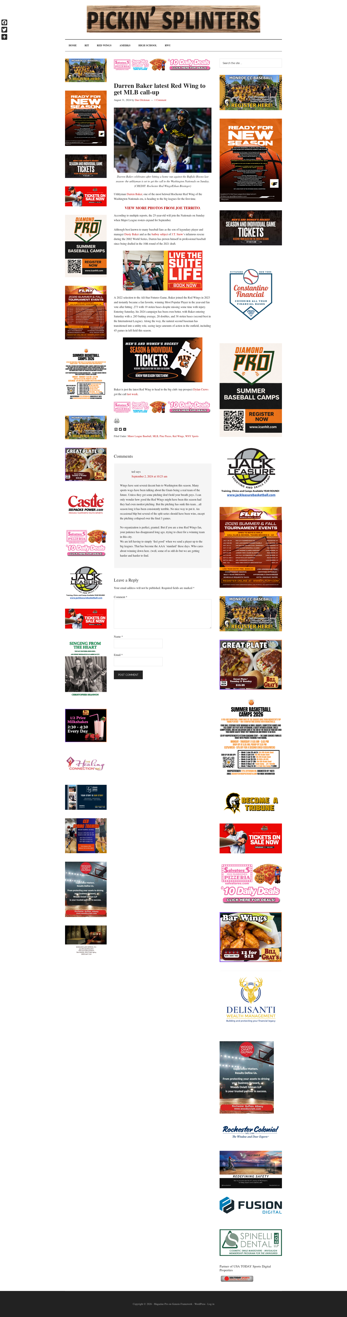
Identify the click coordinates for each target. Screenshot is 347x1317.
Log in (210, 1304)
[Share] (4, 37)
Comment (120, 597)
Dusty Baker (131, 234)
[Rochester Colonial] (251, 1141)
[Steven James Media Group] (86, 808)
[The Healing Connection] (86, 775)
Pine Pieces (165, 436)
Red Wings (178, 436)
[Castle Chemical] (86, 519)
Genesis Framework (182, 1304)
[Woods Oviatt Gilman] (247, 1112)
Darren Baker (134, 194)
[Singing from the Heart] (86, 699)
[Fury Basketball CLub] (251, 201)
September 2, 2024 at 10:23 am (149, 476)
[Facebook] (4, 22)
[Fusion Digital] (251, 1212)
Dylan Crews (200, 389)
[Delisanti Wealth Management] (251, 1031)
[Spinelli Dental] (251, 1255)
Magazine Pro (161, 1304)
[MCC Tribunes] (251, 814)
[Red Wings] (251, 852)
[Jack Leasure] (251, 497)
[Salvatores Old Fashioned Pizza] (251, 902)
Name (118, 636)
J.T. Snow (177, 234)
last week (132, 394)
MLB (155, 436)
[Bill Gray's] (251, 688)
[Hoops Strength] (251, 775)
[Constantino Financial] (251, 333)
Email (118, 655)
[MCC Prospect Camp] (251, 109)
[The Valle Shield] (251, 1187)
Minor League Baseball (139, 436)
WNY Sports (191, 436)
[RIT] (251, 244)
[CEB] (86, 852)
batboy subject (160, 234)
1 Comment (160, 100)
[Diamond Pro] (251, 436)
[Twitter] (4, 29)
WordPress (199, 1304)
